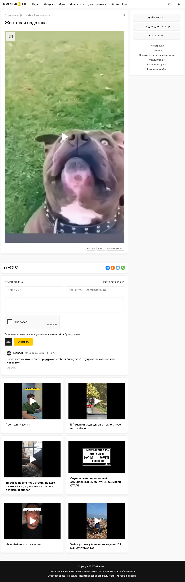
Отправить (23, 341)
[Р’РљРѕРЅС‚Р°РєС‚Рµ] (108, 268)
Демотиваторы (97, 4)
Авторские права (157, 64)
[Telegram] (118, 268)
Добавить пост (156, 17)
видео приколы (115, 248)
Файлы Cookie (157, 59)
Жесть (115, 4)
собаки (91, 248)
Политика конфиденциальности (157, 55)
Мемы (62, 4)
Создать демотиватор (157, 26)
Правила (157, 50)
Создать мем (156, 35)
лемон (101, 248)
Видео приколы (42, 15)
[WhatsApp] (123, 268)
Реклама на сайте (156, 69)
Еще (125, 4)
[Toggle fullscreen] (117, 236)
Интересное (77, 4)
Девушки (49, 4)
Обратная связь (56, 575)
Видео (36, 4)
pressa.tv (26, 15)
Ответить (11, 368)
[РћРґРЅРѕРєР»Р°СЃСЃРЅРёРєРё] (113, 268)
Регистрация (157, 45)
